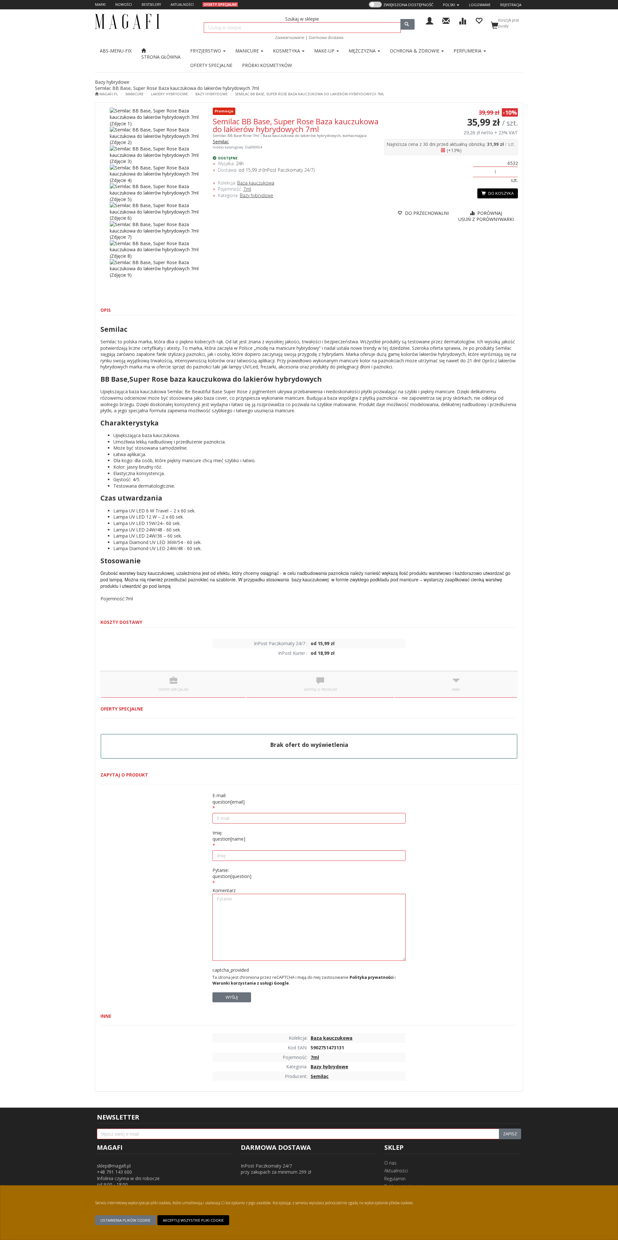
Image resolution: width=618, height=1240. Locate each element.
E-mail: (228, 798)
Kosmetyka (287, 51)
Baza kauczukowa (255, 183)
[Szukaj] (407, 24)
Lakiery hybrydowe (169, 93)
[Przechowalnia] (479, 20)
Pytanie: (231, 873)
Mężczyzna (363, 51)
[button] (451, 4)
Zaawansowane (289, 37)
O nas (390, 1163)
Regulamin (395, 1179)
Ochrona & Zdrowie (415, 51)
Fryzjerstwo (206, 51)
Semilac (221, 141)
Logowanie (480, 4)
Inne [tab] (456, 689)
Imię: (228, 836)
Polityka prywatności (372, 977)
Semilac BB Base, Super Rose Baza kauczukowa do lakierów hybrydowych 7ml (309, 93)
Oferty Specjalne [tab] (173, 689)
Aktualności (396, 1171)
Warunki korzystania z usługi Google (250, 983)
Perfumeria (468, 51)
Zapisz (510, 1134)
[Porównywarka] (462, 20)
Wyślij (232, 997)
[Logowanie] (429, 20)
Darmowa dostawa (326, 37)
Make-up (325, 51)
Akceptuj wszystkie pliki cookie (193, 1220)
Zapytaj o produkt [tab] (320, 689)
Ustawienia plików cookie (125, 1220)
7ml (247, 189)
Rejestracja (510, 4)
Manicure (247, 51)
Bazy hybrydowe (211, 93)
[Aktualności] (446, 20)
